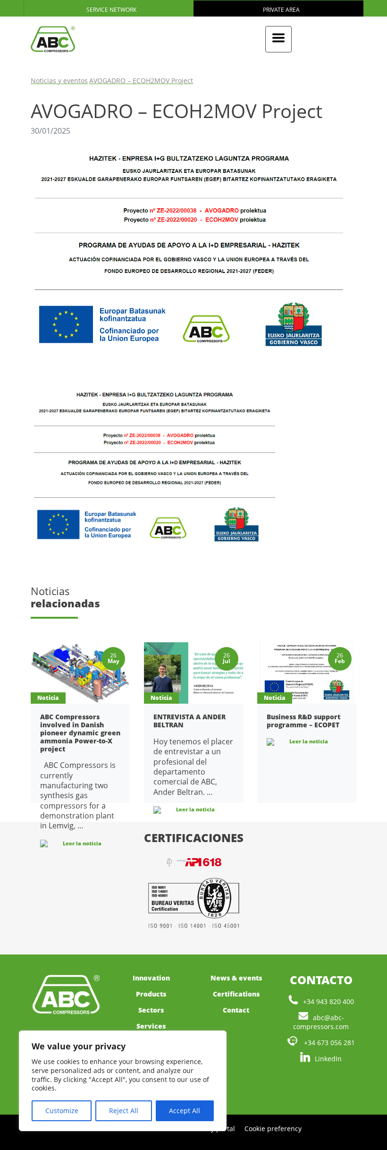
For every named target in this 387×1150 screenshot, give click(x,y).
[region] (123, 1081)
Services (151, 1026)
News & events (236, 977)
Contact (236, 1009)
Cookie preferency (273, 1128)
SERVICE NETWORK (110, 10)
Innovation (151, 977)
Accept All (184, 1110)
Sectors (151, 1009)
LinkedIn (328, 1058)
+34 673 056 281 (328, 1042)
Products (151, 993)
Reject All (123, 1110)
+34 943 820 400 (328, 1001)
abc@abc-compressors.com (321, 1022)
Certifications (236, 993)
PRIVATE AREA (280, 10)
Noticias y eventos (59, 80)
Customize (61, 1110)
